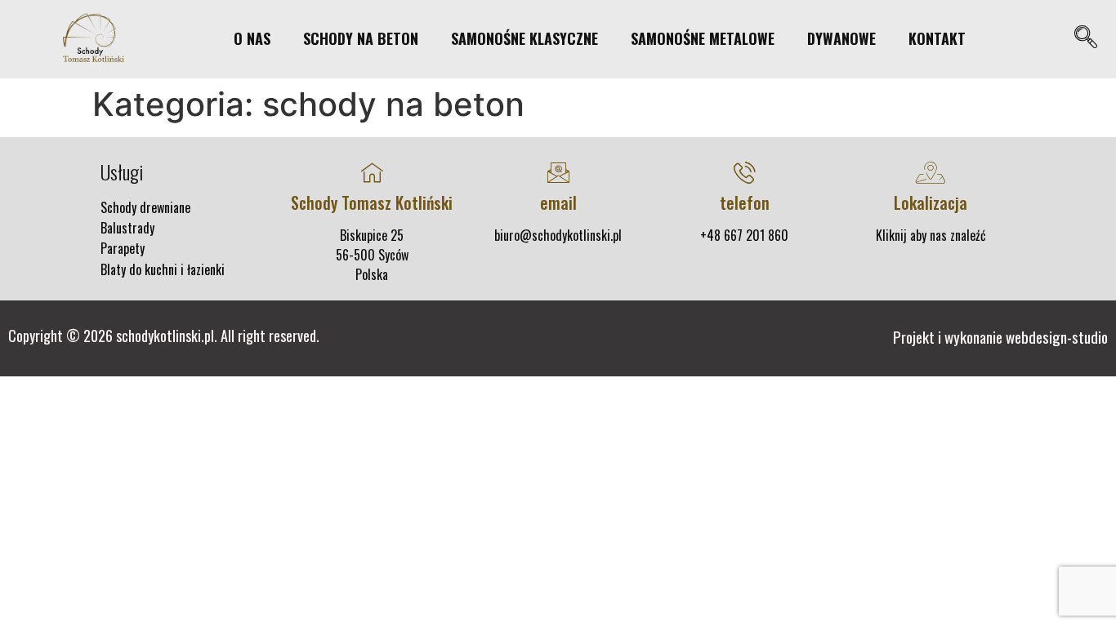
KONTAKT (937, 38)
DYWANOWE (841, 38)
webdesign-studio (1057, 336)
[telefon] (745, 173)
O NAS (252, 38)
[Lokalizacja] (931, 173)
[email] (558, 173)
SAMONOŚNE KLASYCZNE (524, 38)
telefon (745, 202)
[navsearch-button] (1085, 38)
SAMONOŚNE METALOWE (703, 38)
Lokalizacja (930, 202)
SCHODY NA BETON (360, 38)
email (558, 202)
